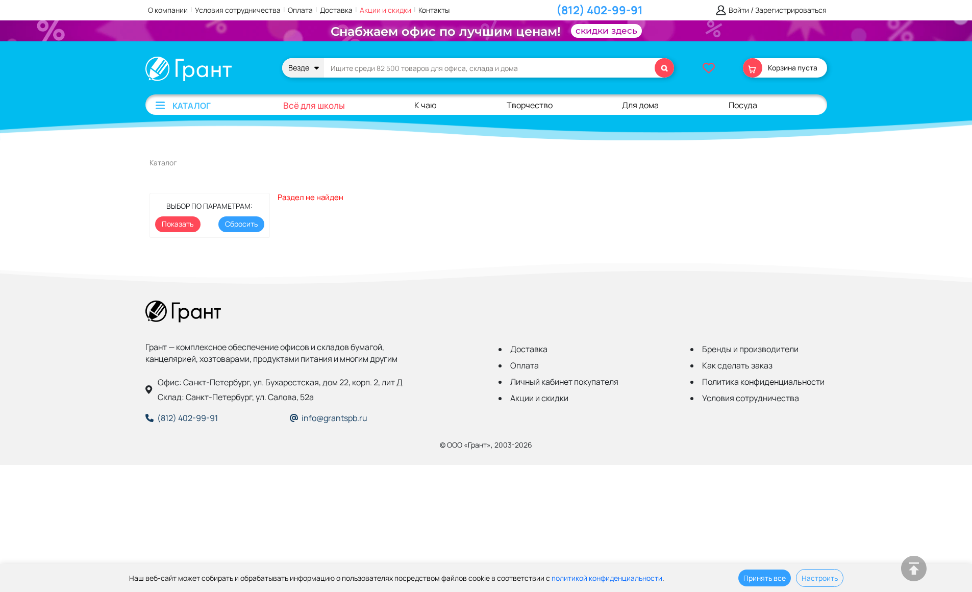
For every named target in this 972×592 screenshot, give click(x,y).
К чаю (425, 105)
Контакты (434, 10)
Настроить (820, 578)
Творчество (530, 105)
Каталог (191, 105)
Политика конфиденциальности (763, 381)
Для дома (640, 105)
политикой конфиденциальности (607, 578)
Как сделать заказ (737, 365)
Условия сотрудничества (238, 10)
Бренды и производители (750, 349)
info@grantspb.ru (334, 418)
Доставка (336, 10)
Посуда (743, 105)
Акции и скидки (385, 10)
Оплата (300, 10)
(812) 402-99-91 (599, 10)
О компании (168, 10)
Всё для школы (314, 105)
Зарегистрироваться (791, 10)
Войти (739, 10)
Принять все (764, 578)
